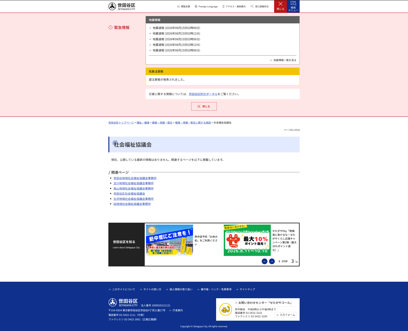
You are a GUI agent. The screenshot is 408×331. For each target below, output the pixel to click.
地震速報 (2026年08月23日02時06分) (176, 28)
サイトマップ (247, 289)
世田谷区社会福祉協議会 (129, 193)
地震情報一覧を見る (284, 60)
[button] (183, 6)
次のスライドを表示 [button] (274, 261)
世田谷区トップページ (121, 122)
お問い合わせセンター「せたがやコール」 (265, 303)
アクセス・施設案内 (236, 6)
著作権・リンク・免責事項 (216, 289)
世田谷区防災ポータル (203, 94)
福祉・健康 (143, 122)
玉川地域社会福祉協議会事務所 (133, 183)
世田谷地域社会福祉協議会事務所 (135, 178)
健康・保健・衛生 (162, 122)
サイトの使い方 (152, 289)
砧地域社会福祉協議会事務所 (132, 204)
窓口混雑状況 (262, 6)
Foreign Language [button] (208, 6)
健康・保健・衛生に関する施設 (193, 122)
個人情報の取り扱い (181, 289)
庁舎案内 (178, 310)
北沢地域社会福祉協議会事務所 (133, 199)
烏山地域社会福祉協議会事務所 (133, 188)
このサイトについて (123, 289)
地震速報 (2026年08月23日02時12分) (176, 33)
